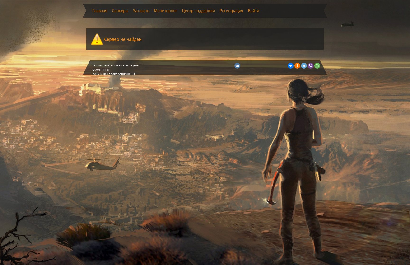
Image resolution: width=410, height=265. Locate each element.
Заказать (141, 10)
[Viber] (310, 66)
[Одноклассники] (297, 66)
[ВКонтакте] (291, 66)
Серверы (120, 10)
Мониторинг (165, 10)
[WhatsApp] (317, 66)
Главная (99, 10)
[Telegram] (304, 66)
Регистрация (231, 10)
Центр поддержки (198, 10)
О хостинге (100, 69)
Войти (253, 10)
